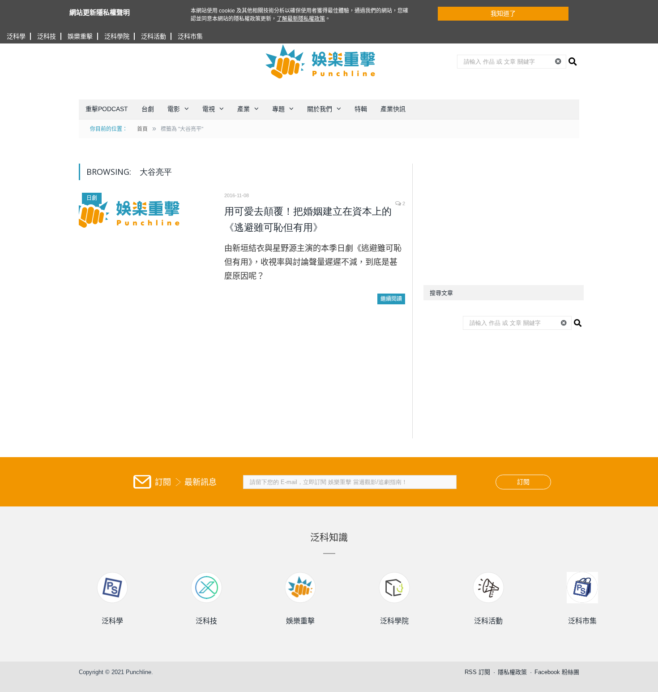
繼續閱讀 (391, 299)
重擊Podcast (106, 108)
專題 (278, 108)
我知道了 (503, 13)
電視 (208, 108)
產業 (243, 108)
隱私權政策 (512, 672)
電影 (173, 108)
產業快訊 (393, 108)
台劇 (147, 108)
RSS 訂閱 (477, 672)
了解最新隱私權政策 (301, 19)
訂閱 (523, 481)
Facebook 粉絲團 (556, 672)
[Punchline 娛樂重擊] (321, 61)
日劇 (91, 198)
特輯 (361, 108)
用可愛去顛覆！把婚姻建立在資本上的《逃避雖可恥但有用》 (308, 219)
